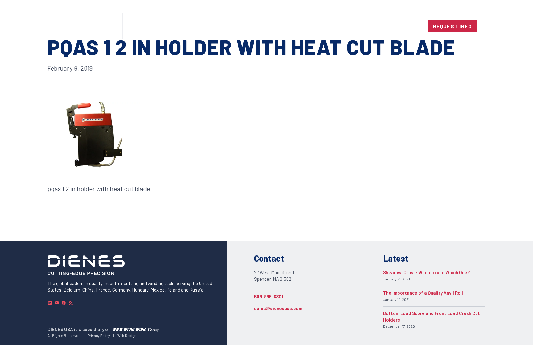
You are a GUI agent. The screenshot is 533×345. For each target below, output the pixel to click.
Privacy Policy (99, 335)
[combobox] (462, 7)
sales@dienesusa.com (278, 308)
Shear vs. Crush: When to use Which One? (426, 272)
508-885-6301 (268, 296)
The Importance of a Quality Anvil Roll (423, 293)
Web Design (127, 335)
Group (154, 329)
